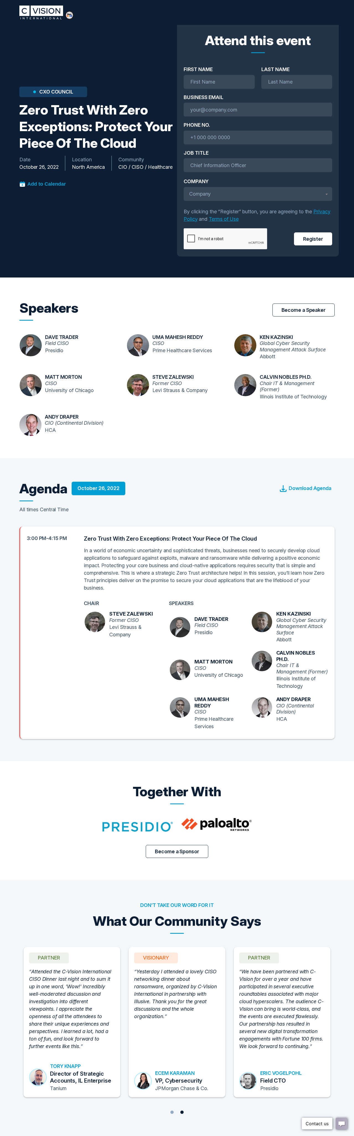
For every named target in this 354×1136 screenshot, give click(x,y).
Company (196, 181)
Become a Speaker (304, 310)
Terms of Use (224, 219)
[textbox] (258, 193)
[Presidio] (137, 825)
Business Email (203, 97)
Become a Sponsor (177, 851)
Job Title (196, 153)
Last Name (275, 69)
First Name (198, 69)
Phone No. (197, 125)
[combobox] (258, 194)
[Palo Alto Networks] (216, 824)
